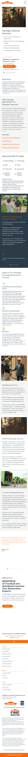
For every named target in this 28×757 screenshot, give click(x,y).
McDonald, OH (8, 88)
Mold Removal (7, 141)
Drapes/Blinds (5, 187)
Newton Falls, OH (14, 86)
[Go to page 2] (11, 265)
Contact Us (5, 678)
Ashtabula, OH (21, 90)
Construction (5, 658)
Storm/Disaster (6, 656)
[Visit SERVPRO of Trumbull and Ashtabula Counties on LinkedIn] (14, 641)
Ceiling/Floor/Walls (7, 185)
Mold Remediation (6, 654)
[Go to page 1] (10, 265)
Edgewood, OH (22, 91)
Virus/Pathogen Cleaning (8, 182)
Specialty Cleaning (6, 663)
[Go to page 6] (18, 265)
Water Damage (6, 649)
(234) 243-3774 (9, 66)
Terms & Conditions (7, 684)
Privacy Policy (5, 687)
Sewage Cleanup (6, 181)
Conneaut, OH (6, 91)
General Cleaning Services (10, 147)
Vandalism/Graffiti (16, 189)
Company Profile (6, 673)
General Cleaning (6, 666)
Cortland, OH (13, 85)
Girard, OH (12, 83)
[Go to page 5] (16, 265)
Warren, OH (16, 81)
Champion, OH (19, 83)
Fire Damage (5, 651)
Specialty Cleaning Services (11, 144)
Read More (7, 606)
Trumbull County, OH (7, 81)
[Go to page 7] (17, 568)
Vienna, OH (14, 90)
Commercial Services (7, 661)
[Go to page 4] (15, 265)
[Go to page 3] (13, 265)
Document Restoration (18, 185)
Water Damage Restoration (11, 138)
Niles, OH (22, 81)
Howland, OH (5, 83)
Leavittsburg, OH (6, 90)
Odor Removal (13, 187)
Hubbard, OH (5, 85)
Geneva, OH (14, 91)
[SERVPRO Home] (7, 2)
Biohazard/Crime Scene (17, 181)
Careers (4, 675)
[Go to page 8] (19, 568)
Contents (4, 190)
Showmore (4, 131)
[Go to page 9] (20, 568)
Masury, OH (16, 88)
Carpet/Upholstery (12, 184)
